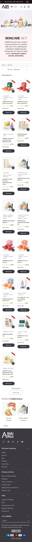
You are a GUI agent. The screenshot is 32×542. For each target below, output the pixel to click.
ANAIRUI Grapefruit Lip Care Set (7, 299)
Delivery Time (6, 490)
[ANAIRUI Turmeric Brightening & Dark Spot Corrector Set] (8, 359)
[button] (14, 6)
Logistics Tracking (7, 499)
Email (4, 520)
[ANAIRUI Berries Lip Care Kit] (8, 245)
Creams (4, 461)
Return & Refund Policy (9, 476)
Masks (4, 452)
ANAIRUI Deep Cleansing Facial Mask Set (23, 222)
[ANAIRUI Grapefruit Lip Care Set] (8, 283)
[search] (21, 7)
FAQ (3, 502)
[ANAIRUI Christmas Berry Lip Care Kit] (23, 86)
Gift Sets (4, 467)
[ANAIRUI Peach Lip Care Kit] (23, 245)
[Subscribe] (28, 520)
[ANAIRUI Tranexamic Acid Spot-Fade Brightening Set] (8, 125)
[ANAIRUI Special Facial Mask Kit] (8, 205)
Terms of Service (7, 482)
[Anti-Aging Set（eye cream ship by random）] (23, 283)
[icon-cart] (24, 7)
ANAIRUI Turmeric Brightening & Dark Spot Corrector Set (7, 372)
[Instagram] (13, 442)
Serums (4, 455)
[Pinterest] (8, 442)
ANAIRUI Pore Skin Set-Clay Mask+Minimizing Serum (7, 181)
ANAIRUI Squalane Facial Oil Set (22, 135)
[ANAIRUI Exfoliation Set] (8, 322)
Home (3, 65)
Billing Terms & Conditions (10, 487)
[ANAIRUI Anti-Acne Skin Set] (23, 322)
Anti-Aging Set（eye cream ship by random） (23, 299)
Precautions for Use (8, 505)
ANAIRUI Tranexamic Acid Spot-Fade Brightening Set (8, 140)
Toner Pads (5, 464)
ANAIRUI (18, 538)
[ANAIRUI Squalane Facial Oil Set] (23, 125)
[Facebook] (4, 442)
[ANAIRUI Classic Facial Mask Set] (23, 163)
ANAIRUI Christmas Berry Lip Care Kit (22, 102)
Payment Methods (7, 508)
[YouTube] (22, 442)
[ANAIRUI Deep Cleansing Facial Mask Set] (23, 205)
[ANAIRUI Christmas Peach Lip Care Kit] (8, 86)
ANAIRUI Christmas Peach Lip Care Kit (7, 102)
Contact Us (5, 511)
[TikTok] (18, 442)
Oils (3, 458)
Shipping (4, 479)
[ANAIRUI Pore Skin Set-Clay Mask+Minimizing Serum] (8, 163)
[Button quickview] (13, 91)
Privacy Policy (6, 485)
